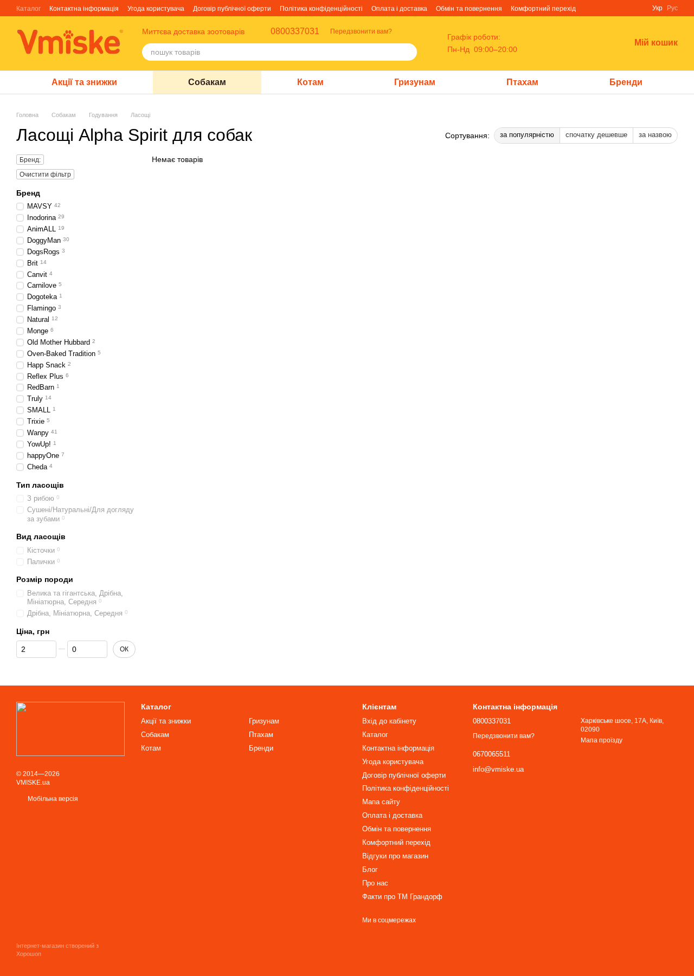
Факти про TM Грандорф (402, 897)
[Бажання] (593, 43)
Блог (370, 869)
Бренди (625, 82)
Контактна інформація (84, 8)
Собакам (207, 82)
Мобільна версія (52, 799)
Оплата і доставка (399, 8)
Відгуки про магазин (395, 856)
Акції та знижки (84, 82)
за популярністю (527, 135)
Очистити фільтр (45, 174)
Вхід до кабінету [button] (389, 721)
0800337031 (295, 31)
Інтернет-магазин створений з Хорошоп (57, 949)
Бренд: (30, 160)
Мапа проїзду (601, 740)
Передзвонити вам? (361, 31)
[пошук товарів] (408, 52)
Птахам (522, 82)
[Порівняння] (565, 43)
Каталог (28, 8)
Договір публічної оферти (232, 8)
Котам (310, 82)
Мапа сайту (381, 802)
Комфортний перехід (543, 8)
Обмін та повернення (469, 8)
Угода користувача (155, 8)
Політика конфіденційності (321, 8)
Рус (672, 8)
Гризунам (414, 82)
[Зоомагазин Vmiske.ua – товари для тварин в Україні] (70, 728)
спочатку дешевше (596, 135)
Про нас (375, 883)
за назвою (655, 135)
